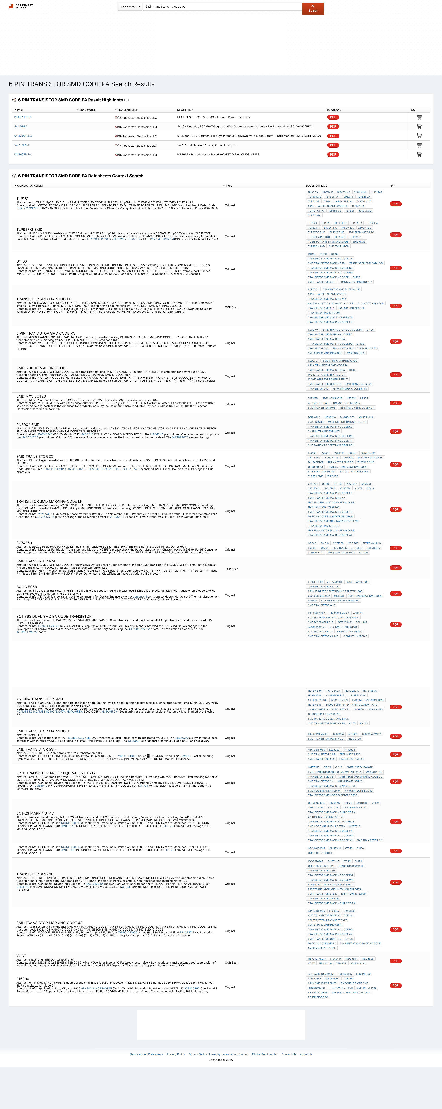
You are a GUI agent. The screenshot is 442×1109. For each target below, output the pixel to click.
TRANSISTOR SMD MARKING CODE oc (359, 776)
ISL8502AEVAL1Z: (79, 738)
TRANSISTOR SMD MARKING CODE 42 (330, 934)
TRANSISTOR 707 (318, 348)
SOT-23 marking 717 (355, 807)
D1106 (311, 253)
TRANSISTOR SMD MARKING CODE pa (330, 334)
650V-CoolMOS (318, 992)
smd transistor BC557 (348, 547)
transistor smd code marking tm (330, 317)
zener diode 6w (318, 997)
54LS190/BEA (23, 136)
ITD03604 (352, 958)
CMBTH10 (40, 785)
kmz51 (324, 547)
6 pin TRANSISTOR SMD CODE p (327, 294)
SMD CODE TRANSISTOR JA (324, 790)
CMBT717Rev (315, 807)
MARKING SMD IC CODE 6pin (350, 388)
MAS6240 (86, 434)
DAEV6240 (45, 434)
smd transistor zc (370, 457)
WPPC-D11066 (127, 756)
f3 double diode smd (354, 983)
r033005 (350, 910)
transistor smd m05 (346, 402)
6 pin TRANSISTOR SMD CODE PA (342, 329)
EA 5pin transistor (349, 631)
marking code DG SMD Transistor (330, 516)
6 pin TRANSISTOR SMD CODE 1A (327, 206)
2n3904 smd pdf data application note (351, 704)
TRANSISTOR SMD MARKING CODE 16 (330, 258)
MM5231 (339, 595)
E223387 (186, 756)
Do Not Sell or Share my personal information (218, 1054)
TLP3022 (106, 469)
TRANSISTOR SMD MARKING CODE (328, 277)
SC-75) (338, 483)
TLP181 (327, 201)
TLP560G (93, 469)
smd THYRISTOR (339, 246)
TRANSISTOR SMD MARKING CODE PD (330, 272)
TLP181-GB (334, 210)
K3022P (70, 469)
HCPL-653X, (41, 711)
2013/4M (313, 398)
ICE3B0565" (332, 978)
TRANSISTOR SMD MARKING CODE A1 (330, 535)
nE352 (364, 398)
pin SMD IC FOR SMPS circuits (351, 992)
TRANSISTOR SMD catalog (366, 263)
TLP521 (349, 210)
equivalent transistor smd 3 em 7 (330, 884)
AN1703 (352, 733)
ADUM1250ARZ (316, 626)
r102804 (350, 749)
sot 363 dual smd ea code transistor (333, 617)
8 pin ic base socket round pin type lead (335, 591)
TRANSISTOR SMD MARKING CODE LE (330, 322)
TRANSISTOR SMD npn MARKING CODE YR (333, 521)
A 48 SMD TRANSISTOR (321, 471)
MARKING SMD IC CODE (322, 948)
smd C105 (355, 738)
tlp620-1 (355, 236)
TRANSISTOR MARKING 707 (356, 281)
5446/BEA (20, 126)
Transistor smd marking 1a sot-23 (331, 821)
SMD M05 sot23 (332, 398)
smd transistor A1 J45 (323, 636)
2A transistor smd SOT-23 (325, 816)
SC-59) (324, 543)
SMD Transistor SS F (321, 281)
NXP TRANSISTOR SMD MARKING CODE (331, 530)
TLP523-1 (340, 236)
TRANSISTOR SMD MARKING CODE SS (330, 267)
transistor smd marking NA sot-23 (331, 785)
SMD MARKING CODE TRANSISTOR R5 (330, 445)
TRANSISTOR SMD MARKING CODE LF (330, 493)
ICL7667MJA (22, 154)
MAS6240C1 (180, 437)
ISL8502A (181, 738)
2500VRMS (360, 192)
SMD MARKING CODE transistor (328, 718)
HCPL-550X (110, 711)
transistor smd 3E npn (323, 898)
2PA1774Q (314, 488)
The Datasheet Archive (21, 6)
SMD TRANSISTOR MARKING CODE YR (330, 511)
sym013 (366, 483)
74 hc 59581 (334, 581)
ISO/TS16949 (94, 883)
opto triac (315, 466)
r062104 (313, 329)
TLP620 (92, 239)
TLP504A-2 (314, 196)
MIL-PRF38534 (357, 695)
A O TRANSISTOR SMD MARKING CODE (330, 303)
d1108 (360, 343)
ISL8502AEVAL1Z (371, 733)
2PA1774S (345, 488)
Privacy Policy (176, 1054)
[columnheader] (43, 110)
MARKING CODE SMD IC (358, 790)
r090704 (313, 360)
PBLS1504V (373, 547)
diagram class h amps (368, 709)
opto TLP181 (344, 201)
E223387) (334, 749)
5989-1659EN (339, 700)
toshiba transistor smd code (328, 241)
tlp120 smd (337, 232)
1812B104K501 (316, 987)
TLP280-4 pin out (319, 236)
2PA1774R (329, 488)
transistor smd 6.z (321, 308)
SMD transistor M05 (321, 407)
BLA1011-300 (22, 117)
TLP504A (376, 192)
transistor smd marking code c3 (330, 426)
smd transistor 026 (358, 383)
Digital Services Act (265, 1054)
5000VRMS (330, 227)
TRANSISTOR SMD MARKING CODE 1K (330, 440)
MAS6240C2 (29, 437)
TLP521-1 (347, 196)
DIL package (315, 462)
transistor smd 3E (320, 776)
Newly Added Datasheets (146, 1054)
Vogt (311, 963)
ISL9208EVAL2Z (49, 626)
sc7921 (363, 552)
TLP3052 (132, 469)
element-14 (139, 596)
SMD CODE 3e (373, 771)
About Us (306, 1054)
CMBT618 (362, 802)
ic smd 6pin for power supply (328, 379)
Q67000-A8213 (317, 958)
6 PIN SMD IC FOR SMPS (322, 983)
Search (313, 10)
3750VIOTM (368, 452)
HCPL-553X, (24, 711)
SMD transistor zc (361, 232)
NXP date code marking (323, 507)
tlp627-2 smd (316, 232)
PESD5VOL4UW (372, 543)
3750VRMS (343, 192)
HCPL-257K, (58, 711)
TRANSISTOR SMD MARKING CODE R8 (330, 435)
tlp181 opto (316, 210)
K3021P (59, 469)
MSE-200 (353, 543)
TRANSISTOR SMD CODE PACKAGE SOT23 (332, 795)
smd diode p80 (366, 987)
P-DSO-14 (336, 958)
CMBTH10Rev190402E (360, 767)
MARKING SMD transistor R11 (347, 421)
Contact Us (288, 1054)
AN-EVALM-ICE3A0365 (96, 988)
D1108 (323, 253)
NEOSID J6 (325, 963)
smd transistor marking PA (326, 339)
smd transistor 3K (320, 781)
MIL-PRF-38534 (335, 695)
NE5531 (351, 398)
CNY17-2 (22, 208)
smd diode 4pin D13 (320, 622)
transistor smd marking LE (341, 289)
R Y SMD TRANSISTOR (371, 303)
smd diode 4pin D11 (320, 631)
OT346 (312, 543)
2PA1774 (43, 514)
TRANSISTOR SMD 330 (321, 870)
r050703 (313, 289)
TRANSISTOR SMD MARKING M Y (327, 298)
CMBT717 (67, 826)
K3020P (48, 469)
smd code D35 (355, 353)
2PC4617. (116, 517)
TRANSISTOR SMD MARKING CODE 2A (330, 830)
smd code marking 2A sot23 (326, 826)
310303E (333, 807)
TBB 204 (341, 963)
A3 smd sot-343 (318, 402)
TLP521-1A (331, 196)
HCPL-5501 (314, 704)
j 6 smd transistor (351, 308)
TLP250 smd (315, 476)
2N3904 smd (316, 421)
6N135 (364, 723)
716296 (348, 978)
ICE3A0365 (192, 988)
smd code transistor (354, 471)
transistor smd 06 (351, 758)
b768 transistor (357, 581)
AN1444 (358, 612)
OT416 (41, 517)
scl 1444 (361, 622)
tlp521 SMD (364, 201)
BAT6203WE (344, 622)
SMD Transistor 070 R (322, 893)
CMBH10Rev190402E (320, 852)
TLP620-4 (153, 239)
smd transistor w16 (321, 605)
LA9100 (312, 600)
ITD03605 (368, 958)
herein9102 (363, 973)
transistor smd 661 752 (323, 586)
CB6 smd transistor (343, 626)
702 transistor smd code (365, 595)
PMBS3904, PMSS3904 (341, 552)
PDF (333, 117)
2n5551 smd (315, 552)
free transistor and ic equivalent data (334, 771)
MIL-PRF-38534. (317, 700)
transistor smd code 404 (357, 407)
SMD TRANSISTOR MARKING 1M (326, 263)
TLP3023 (119, 469)
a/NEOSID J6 (358, 963)
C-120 (338, 767)
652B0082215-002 (319, 595)
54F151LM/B (22, 145)
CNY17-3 (35, 208)
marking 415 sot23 (350, 781)
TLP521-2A (363, 196)
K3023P (81, 469)
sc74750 (338, 543)
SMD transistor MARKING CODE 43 (330, 915)
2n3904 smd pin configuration (328, 709)
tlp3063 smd (316, 246)
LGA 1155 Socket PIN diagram (340, 600)
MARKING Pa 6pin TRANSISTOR (326, 374)
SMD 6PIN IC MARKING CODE (325, 353)
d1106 (334, 253)
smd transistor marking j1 (326, 738)
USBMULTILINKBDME (354, 636)
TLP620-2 (119, 239)
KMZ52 (312, 547)
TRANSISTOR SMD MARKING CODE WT (330, 835)
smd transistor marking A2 (326, 497)
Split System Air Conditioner (327, 920)
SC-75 (50, 517)
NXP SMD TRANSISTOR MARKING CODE (331, 502)
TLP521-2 (313, 201)
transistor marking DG (323, 525)
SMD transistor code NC (324, 383)
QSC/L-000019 (70, 823)
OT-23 (144, 785)
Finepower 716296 (341, 987)
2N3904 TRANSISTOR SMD (324, 431)
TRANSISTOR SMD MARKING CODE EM (330, 875)
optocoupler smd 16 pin (324, 714)
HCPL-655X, (75, 711)
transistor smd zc (340, 462)
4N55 (352, 723)
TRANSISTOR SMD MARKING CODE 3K (330, 840)
